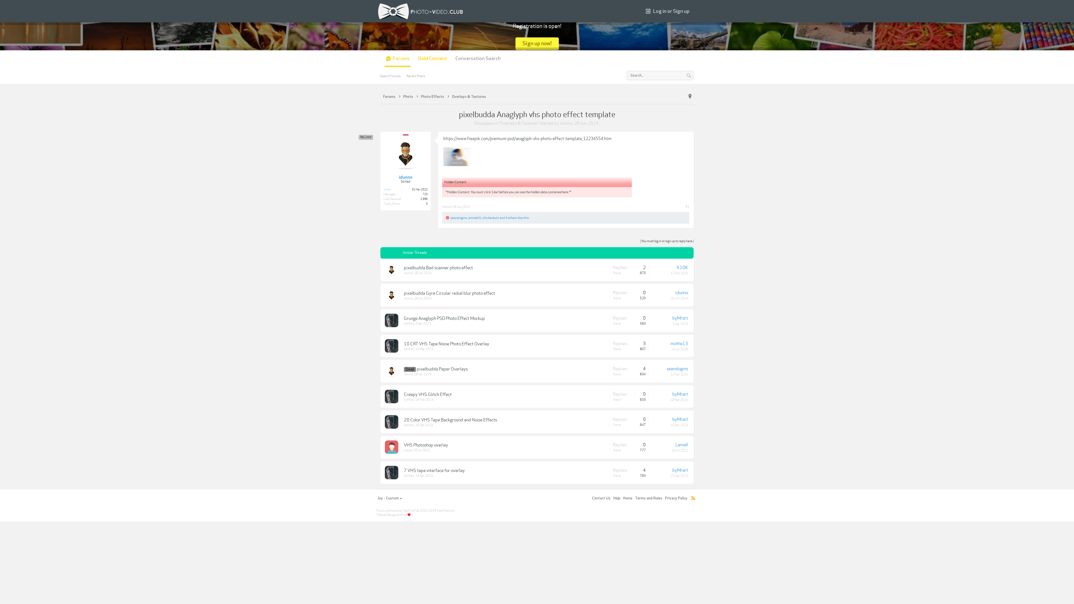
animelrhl (474, 218)
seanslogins (458, 218)
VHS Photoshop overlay (426, 445)
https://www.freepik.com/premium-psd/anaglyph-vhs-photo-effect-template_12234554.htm (527, 138)
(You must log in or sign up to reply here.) (667, 241)
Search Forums (390, 76)
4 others (511, 218)
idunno (566, 123)
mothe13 (679, 343)
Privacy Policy (676, 498)
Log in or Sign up (671, 11)
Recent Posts (415, 76)
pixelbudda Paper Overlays (442, 369)
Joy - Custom (388, 498)
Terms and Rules (648, 498)
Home (627, 498)
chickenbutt (490, 218)
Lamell (408, 450)
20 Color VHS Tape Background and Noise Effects (450, 420)
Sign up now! (537, 43)
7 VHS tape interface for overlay (434, 470)
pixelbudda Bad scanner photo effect (438, 268)
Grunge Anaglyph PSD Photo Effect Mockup (444, 318)
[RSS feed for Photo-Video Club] (693, 498)
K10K (682, 267)
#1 (687, 207)
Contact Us (601, 498)
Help (616, 498)
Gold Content (432, 59)
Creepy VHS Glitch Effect (428, 394)
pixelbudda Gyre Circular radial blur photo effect (449, 293)
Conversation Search (478, 59)
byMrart (409, 323)
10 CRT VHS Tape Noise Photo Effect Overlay (446, 344)
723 (425, 194)
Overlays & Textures (519, 123)
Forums (401, 59)
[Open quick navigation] (690, 96)
